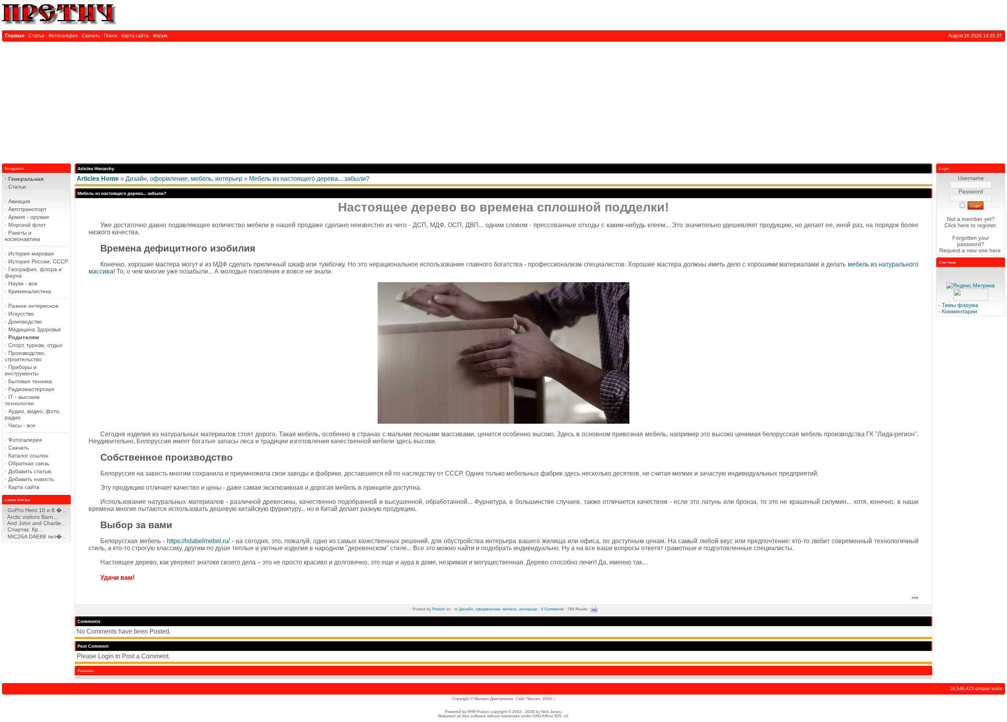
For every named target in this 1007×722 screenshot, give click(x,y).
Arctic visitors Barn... (32, 517)
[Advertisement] (503, 101)
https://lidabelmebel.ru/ (198, 541)
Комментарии (959, 311)
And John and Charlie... (36, 523)
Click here (956, 225)
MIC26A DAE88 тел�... (36, 536)
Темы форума (960, 305)
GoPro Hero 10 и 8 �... (36, 510)
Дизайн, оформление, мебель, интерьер (183, 178)
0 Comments (552, 609)
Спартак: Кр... (25, 529)
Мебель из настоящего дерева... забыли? (309, 178)
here (995, 250)
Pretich (438, 609)
